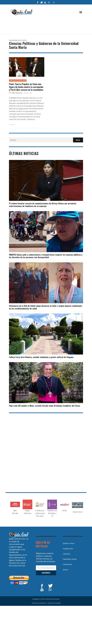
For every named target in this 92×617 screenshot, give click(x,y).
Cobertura (66, 554)
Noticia (16, 80)
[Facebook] (37, 2)
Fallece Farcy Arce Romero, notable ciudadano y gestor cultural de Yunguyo (41, 357)
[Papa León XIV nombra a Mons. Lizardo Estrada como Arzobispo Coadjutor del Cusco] (42, 383)
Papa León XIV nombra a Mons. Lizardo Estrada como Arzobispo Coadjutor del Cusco (44, 405)
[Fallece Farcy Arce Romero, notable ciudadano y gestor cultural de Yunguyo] (42, 334)
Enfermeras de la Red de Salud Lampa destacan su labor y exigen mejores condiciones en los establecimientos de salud (45, 307)
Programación (68, 549)
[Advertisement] (50, 26)
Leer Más (12, 124)
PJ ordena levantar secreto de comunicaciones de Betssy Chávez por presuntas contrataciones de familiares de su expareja (42, 204)
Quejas (65, 570)
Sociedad (23, 80)
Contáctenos (67, 564)
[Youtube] (45, 2)
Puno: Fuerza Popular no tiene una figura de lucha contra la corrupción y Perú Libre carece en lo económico (26, 87)
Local (11, 80)
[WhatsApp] (48, 2)
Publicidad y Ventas (70, 559)
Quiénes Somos (68, 543)
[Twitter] (41, 2)
